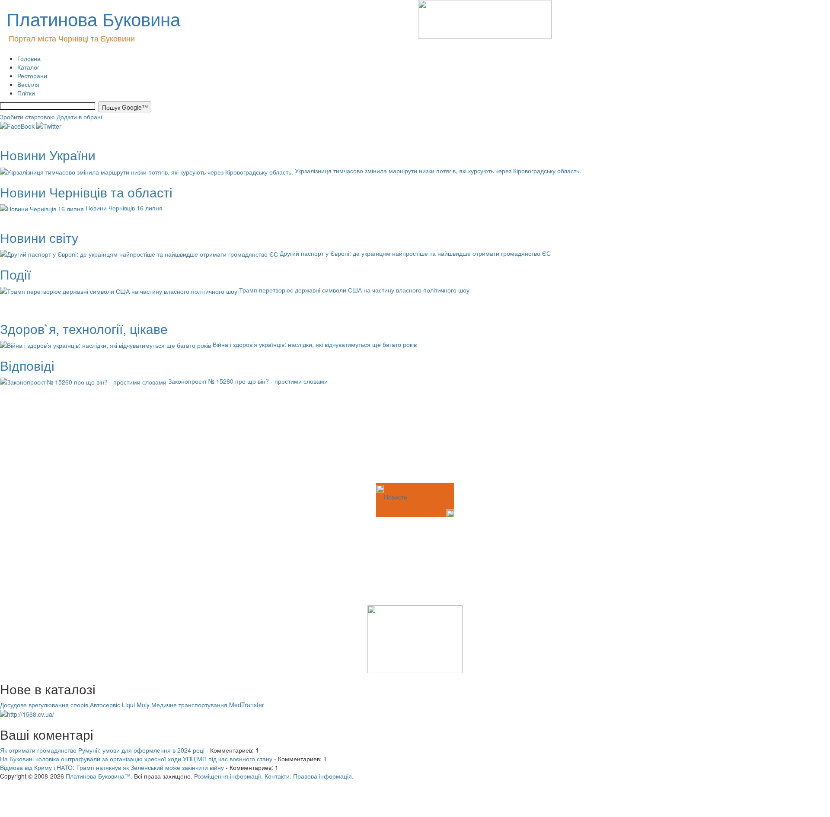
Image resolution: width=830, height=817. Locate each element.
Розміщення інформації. (228, 776)
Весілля (28, 84)
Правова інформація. (323, 776)
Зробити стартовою (27, 116)
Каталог (28, 67)
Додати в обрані (79, 116)
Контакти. (278, 776)
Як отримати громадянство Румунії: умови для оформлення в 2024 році (102, 750)
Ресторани (32, 75)
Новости (395, 497)
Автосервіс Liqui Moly (120, 704)
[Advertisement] (43, 438)
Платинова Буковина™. (99, 776)
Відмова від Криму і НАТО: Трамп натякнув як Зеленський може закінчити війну (112, 767)
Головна (29, 58)
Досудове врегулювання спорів (44, 704)
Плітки (26, 93)
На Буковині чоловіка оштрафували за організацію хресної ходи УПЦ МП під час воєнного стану (136, 758)
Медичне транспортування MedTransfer (207, 704)
